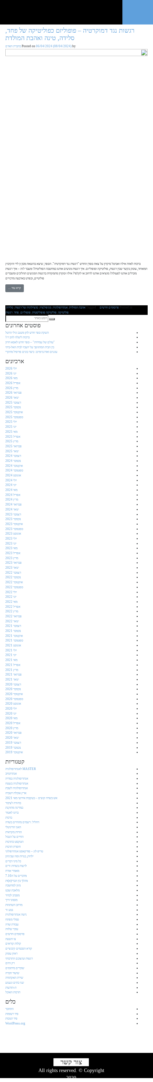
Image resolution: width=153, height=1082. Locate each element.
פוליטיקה (63, 312)
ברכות (8, 817)
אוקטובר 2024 (14, 466)
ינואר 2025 (12, 451)
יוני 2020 (10, 713)
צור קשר (71, 1062)
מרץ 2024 (11, 499)
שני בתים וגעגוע (14, 982)
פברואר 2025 (13, 446)
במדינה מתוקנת (14, 807)
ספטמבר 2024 (14, 470)
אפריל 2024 (12, 495)
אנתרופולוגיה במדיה (16, 778)
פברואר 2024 (13, 504)
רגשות (8, 312)
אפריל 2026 (12, 383)
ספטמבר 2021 (14, 640)
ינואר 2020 (12, 737)
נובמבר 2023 (13, 519)
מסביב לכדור (12, 895)
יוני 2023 (10, 543)
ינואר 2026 (12, 397)
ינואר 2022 (12, 621)
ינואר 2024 (12, 509)
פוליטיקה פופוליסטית (44, 312)
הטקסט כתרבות (14, 841)
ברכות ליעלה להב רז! (17, 337)
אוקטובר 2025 (14, 412)
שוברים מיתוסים (14, 968)
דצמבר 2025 (13, 402)
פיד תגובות (11, 1018)
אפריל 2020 (12, 723)
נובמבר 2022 (13, 577)
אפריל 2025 (12, 436)
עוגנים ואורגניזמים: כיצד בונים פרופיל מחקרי (31, 352)
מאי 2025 (11, 431)
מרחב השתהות (13, 905)
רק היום (10, 963)
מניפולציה (45, 307)
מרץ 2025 (11, 441)
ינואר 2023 (12, 567)
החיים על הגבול (14, 836)
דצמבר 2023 (13, 514)
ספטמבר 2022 (14, 587)
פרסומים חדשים (109, 307)
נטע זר (9, 910)
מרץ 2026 (11, 388)
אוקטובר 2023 (14, 524)
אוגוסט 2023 (13, 533)
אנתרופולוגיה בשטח (16, 783)
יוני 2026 (10, 373)
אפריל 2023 (12, 553)
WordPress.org (15, 1023)
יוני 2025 (10, 426)
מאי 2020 (11, 718)
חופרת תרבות (13, 846)
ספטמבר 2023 (14, 529)
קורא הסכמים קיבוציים (18, 948)
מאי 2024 (11, 490)
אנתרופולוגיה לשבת (16, 788)
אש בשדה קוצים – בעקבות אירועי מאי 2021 (31, 798)
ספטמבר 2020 (14, 699)
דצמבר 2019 (13, 742)
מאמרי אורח (12, 871)
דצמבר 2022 (13, 572)
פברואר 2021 (13, 674)
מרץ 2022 (11, 611)
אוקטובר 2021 (14, 636)
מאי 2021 (11, 660)
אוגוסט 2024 (13, 475)
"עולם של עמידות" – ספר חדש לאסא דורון (30, 342)
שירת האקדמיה (14, 977)
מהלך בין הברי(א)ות (16, 880)
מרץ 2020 (11, 728)
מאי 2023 (11, 548)
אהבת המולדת (77, 307)
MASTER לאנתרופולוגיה (20, 769)
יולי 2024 (11, 480)
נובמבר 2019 (13, 747)
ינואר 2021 (12, 679)
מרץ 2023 (11, 558)
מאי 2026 (11, 378)
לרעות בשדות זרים (16, 866)
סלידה (9, 307)
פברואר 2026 (13, 392)
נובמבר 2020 (13, 689)
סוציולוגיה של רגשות (26, 307)
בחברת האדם (13, 46)
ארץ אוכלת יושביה (15, 793)
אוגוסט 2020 (13, 703)
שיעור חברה (12, 973)
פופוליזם (25, 312)
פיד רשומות (12, 1014)
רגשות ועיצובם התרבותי (19, 958)
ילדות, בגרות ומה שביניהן (19, 856)
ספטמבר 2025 (14, 417)
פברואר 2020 (13, 732)
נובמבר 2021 (13, 631)
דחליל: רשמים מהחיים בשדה (22, 822)
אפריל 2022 (12, 606)
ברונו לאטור (12, 812)
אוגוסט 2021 (13, 645)
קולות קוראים (13, 943)
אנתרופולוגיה (60, 307)
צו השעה (10, 939)
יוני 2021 (10, 655)
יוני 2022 (10, 597)
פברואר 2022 (13, 616)
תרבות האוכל (12, 992)
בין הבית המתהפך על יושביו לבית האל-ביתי (29, 347)
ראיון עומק (11, 953)
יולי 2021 (11, 650)
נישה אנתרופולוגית (16, 914)
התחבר (9, 1009)
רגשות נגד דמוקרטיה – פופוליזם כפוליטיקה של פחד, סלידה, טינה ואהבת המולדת (69, 34)
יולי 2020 (11, 708)
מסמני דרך (11, 900)
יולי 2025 (11, 421)
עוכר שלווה (11, 929)
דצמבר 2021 (13, 626)
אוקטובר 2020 (14, 694)
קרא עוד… (14, 288)
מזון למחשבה (13, 885)
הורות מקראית (13, 832)
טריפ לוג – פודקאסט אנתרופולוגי (24, 851)
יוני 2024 (10, 485)
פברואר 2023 (13, 562)
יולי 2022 (11, 592)
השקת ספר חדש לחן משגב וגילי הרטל (27, 332)
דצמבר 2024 (13, 456)
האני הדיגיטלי (13, 827)
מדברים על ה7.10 (16, 876)
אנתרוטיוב (11, 773)
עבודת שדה (12, 924)
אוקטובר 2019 (14, 752)
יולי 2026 (11, 368)
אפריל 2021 (12, 665)
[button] (52, 319)
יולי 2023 (11, 538)
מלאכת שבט (12, 890)
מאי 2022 (11, 601)
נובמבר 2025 (13, 407)
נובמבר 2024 (13, 461)
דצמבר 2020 (13, 684)
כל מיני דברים (13, 861)
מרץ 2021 (11, 670)
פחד (16, 312)
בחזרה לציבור (13, 803)
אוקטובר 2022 (14, 582)
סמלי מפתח (12, 919)
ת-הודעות (10, 987)
